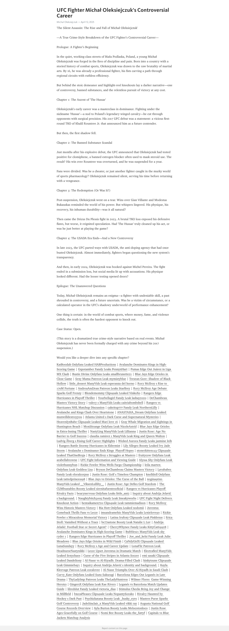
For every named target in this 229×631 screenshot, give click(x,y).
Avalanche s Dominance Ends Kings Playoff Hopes (101, 450)
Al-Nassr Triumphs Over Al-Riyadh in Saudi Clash (135, 570)
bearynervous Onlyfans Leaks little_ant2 (103, 493)
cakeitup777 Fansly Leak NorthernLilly (132, 407)
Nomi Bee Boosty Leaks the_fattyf (123, 613)
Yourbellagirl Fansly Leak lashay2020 (122, 398)
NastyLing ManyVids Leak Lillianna (113, 431)
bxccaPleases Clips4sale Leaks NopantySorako (104, 594)
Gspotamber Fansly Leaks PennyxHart (102, 369)
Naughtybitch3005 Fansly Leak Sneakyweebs (107, 498)
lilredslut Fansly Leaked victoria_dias (92, 589)
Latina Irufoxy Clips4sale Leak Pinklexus (136, 517)
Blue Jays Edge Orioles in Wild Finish (96, 541)
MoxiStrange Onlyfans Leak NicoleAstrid (110, 426)
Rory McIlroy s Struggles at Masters (111, 455)
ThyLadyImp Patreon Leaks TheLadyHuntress (98, 579)
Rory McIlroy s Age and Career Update (102, 546)
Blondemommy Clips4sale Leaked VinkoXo (112, 393)
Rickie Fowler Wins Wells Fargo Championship (110, 465)
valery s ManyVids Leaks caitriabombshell (116, 402)
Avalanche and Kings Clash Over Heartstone (85, 412)
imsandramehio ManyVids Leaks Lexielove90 (130, 512)
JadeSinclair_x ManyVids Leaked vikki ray (109, 603)
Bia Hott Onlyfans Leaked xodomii (121, 508)
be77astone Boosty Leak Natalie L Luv (126, 522)
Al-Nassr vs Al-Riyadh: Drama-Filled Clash (112, 560)
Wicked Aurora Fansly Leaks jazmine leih (145, 441)
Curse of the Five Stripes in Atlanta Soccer (111, 555)
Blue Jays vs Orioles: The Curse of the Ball (116, 479)
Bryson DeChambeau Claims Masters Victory (125, 469)
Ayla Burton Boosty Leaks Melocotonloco (121, 608)
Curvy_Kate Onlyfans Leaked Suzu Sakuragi (85, 575)
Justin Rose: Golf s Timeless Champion (117, 474)
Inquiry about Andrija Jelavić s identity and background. (120, 565)
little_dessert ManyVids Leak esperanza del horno (101, 383)
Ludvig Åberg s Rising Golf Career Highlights (86, 441)
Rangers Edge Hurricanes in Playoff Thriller (97, 536)
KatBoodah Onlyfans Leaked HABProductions (86, 364)
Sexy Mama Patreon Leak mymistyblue (100, 379)
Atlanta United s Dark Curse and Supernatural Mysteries (122, 417)
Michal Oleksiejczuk (67, 22)
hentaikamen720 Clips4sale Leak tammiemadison (114, 503)
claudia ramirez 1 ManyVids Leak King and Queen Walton (127, 436)
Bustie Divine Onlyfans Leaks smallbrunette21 (102, 374)
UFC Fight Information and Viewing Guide (108, 460)
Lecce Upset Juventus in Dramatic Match (114, 551)
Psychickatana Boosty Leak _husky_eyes (111, 598)
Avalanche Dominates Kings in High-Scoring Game (89, 532)
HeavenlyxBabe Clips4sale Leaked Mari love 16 (87, 422)
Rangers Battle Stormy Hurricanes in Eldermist (89, 445)
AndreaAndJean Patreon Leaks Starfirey (104, 388)
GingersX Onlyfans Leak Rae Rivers (93, 584)
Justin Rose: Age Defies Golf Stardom (131, 484)
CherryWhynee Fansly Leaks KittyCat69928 (138, 527)
